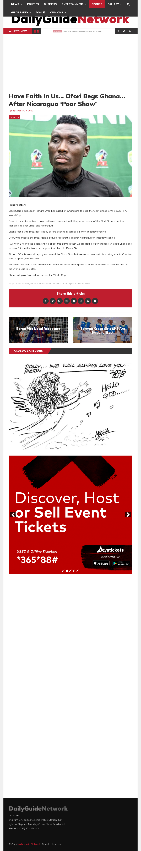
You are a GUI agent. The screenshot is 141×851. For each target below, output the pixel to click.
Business (50, 4)
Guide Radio (19, 12)
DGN (39, 12)
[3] (70, 571)
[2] (67, 571)
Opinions (56, 12)
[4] (74, 571)
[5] (78, 571)
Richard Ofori (60, 283)
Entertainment (73, 4)
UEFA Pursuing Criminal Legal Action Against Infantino (95, 31)
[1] (63, 571)
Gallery (113, 4)
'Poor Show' (22, 283)
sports (73, 283)
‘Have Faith (84, 283)
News (15, 4)
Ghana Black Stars (40, 283)
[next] (128, 514)
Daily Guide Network (29, 843)
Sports (97, 4)
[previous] (13, 514)
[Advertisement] (70, 63)
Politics (33, 4)
